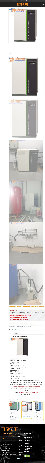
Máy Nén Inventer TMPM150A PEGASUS (14, 415)
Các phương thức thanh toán (20, 446)
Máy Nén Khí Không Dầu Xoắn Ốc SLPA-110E (38, 415)
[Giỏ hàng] (43, 4)
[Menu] (2, 4)
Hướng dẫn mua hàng (20, 440)
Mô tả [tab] (11, 333)
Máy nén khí (16, 323)
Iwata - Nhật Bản (37, 417)
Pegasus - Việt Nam (14, 417)
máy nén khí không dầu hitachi (17, 324)
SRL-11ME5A (21, 326)
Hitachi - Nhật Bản (17, 329)
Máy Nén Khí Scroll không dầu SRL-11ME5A (32, 324)
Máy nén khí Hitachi (23, 323)
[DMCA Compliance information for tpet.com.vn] (27, 455)
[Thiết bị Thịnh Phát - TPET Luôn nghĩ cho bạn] (22, 4)
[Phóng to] (10, 54)
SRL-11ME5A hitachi (27, 326)
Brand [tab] (16, 333)
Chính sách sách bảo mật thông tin (28, 442)
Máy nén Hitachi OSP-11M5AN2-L (26, 414)
